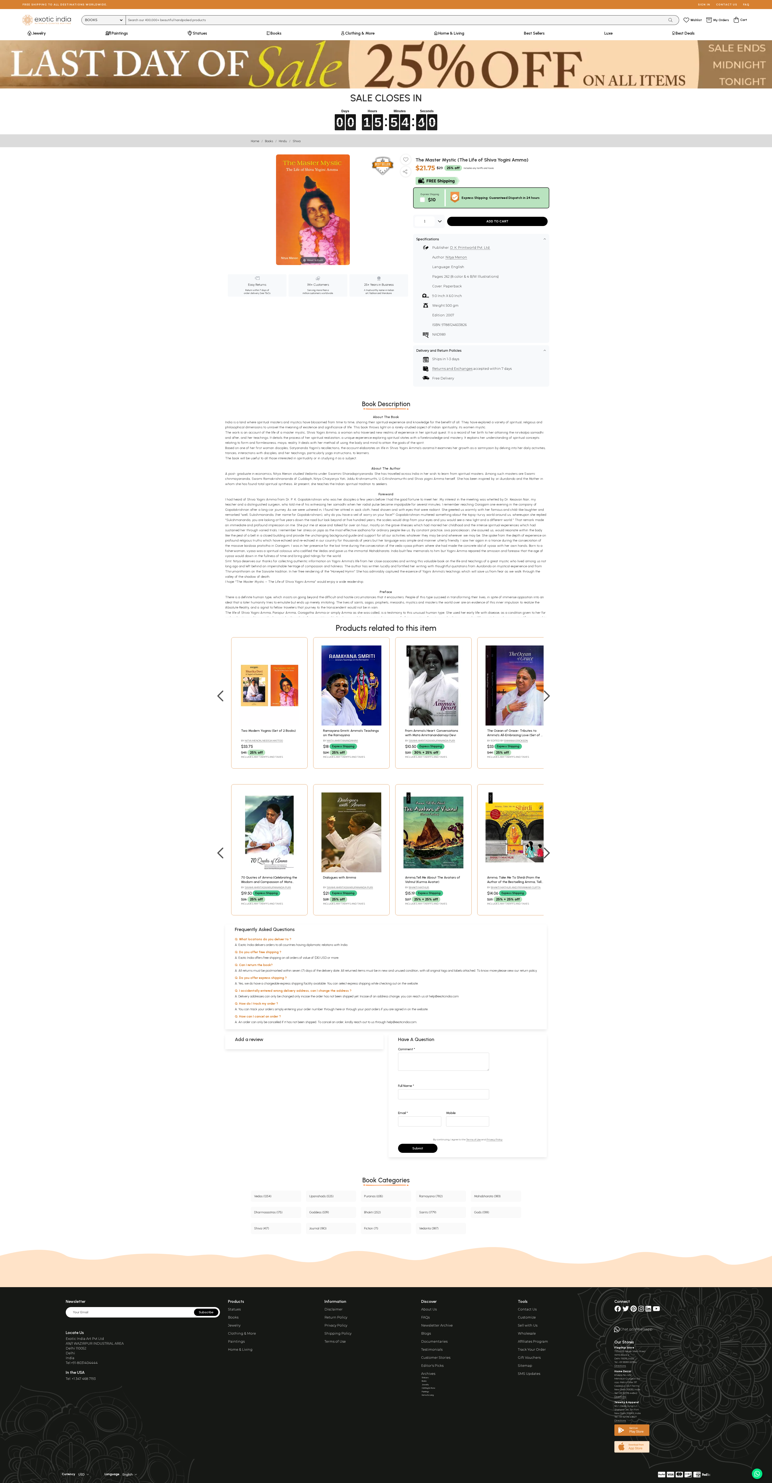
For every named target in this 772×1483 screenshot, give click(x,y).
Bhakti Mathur (419, 887)
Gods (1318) (481, 1212)
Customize (527, 1317)
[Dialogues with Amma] (351, 871)
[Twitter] (625, 1310)
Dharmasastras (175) (268, 1212)
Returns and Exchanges (452, 369)
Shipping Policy (337, 1333)
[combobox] (395, 20)
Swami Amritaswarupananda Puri (432, 740)
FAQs (425, 1317)
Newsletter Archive (437, 1325)
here (339, 1009)
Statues (234, 1309)
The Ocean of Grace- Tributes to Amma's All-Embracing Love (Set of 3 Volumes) (515, 735)
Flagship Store (624, 1347)
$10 (432, 199)
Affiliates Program (533, 1341)
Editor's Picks (432, 1366)
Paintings (236, 1341)
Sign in (704, 4)
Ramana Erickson (516, 740)
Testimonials (431, 1349)
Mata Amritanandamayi (342, 740)
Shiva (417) (261, 1228)
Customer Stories (435, 1358)
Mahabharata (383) (487, 1196)
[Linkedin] (648, 1310)
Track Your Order (532, 1349)
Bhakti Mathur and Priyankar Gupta (515, 887)
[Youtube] (656, 1310)
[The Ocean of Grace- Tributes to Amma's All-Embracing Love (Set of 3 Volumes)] (515, 724)
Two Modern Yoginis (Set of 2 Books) (268, 731)
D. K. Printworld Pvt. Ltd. (470, 248)
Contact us (726, 4)
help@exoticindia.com (444, 996)
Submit (417, 1148)
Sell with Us (527, 1325)
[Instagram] (641, 1310)
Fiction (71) (371, 1228)
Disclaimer (333, 1309)
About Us (429, 1309)
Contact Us (527, 1309)
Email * (403, 1113)
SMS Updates (529, 1374)
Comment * (406, 1049)
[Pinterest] (633, 1310)
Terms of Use (473, 1139)
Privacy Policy (494, 1139)
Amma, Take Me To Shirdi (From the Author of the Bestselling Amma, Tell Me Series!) (514, 882)
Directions (620, 1365)
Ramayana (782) (431, 1196)
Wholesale (527, 1333)
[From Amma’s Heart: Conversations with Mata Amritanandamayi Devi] (433, 724)
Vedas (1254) (262, 1196)
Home (255, 141)
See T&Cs (265, 293)
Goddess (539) (319, 1212)
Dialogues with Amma (339, 877)
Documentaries (434, 1341)
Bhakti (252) (372, 1212)
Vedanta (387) (428, 1228)
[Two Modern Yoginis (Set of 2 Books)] (269, 724)
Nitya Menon (456, 257)
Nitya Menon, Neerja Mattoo (264, 740)
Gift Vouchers (529, 1358)
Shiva (297, 141)
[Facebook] (617, 1310)
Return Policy (335, 1317)
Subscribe (206, 1312)
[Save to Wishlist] (405, 161)
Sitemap (525, 1366)
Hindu (283, 141)
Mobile (451, 1113)
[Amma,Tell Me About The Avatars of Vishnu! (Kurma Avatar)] (433, 871)
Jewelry (234, 1325)
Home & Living (240, 1349)
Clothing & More (242, 1333)
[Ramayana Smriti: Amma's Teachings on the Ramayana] (351, 724)
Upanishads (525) (321, 1196)
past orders (372, 1009)
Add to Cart (497, 221)
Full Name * (406, 1086)
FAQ (746, 4)
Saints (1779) (427, 1212)
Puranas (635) (373, 1196)
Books (269, 141)
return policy (528, 970)
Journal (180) (317, 1228)
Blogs (426, 1333)
